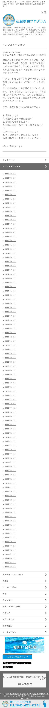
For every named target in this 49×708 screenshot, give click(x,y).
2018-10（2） (10, 542)
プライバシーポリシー (24, 698)
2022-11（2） (10, 349)
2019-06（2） (10, 508)
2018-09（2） (10, 546)
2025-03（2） (10, 237)
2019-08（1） (10, 500)
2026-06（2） (10, 178)
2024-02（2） (10, 287)
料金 (5, 594)
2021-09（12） (11, 408)
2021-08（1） (10, 412)
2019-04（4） (10, 517)
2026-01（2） (10, 199)
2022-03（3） (10, 383)
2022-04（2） (10, 379)
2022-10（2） (10, 354)
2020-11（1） (10, 446)
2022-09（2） (10, 358)
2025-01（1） (10, 245)
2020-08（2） (10, 458)
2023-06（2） (10, 320)
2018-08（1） (10, 550)
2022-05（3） (10, 374)
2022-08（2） (10, 362)
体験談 (5, 581)
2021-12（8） (10, 395)
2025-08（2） (10, 220)
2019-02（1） (10, 525)
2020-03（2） (10, 475)
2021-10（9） (10, 404)
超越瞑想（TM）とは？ (13, 574)
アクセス (6, 613)
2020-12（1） (10, 441)
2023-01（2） (10, 341)
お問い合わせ (8, 619)
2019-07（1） (10, 504)
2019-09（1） (10, 496)
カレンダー (7, 600)
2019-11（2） (10, 487)
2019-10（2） (10, 492)
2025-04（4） (10, 232)
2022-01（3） (10, 391)
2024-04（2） (10, 283)
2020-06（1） (10, 466)
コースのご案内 (9, 587)
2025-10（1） (10, 211)
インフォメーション (11, 166)
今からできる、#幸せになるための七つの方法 (24, 55)
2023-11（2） (10, 299)
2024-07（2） (10, 270)
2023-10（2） (10, 303)
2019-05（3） (10, 512)
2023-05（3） (10, 324)
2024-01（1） (10, 291)
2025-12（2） (10, 203)
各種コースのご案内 (11, 606)
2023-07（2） (10, 316)
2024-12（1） (10, 249)
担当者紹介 (7, 626)
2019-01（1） (10, 529)
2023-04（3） (10, 329)
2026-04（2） (10, 186)
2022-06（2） (10, 370)
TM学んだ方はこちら (16, 657)
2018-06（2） (10, 558)
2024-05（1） (10, 278)
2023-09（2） (10, 308)
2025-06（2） (10, 228)
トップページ (8, 160)
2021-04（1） (10, 425)
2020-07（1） (10, 462)
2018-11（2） (10, 538)
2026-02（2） (10, 195)
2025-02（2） (10, 241)
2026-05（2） (10, 182)
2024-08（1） (10, 266)
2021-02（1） (10, 433)
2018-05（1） (10, 563)
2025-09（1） (10, 216)
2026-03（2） (10, 191)
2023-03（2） (10, 333)
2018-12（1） (10, 533)
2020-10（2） (10, 450)
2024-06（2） (10, 274)
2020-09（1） (10, 454)
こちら (19, 146)
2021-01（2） (10, 437)
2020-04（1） (10, 471)
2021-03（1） (10, 429)
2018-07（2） (10, 554)
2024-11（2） (10, 253)
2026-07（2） (10, 174)
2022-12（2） (10, 345)
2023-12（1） (10, 295)
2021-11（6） (10, 400)
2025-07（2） (10, 224)
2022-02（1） (10, 387)
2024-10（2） (10, 257)
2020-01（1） (10, 483)
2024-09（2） (10, 262)
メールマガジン (9, 632)
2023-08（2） (10, 312)
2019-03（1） (10, 521)
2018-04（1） (10, 567)
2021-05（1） (10, 420)
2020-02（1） (10, 479)
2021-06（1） (10, 416)
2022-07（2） (10, 366)
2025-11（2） (10, 207)
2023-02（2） (10, 337)
